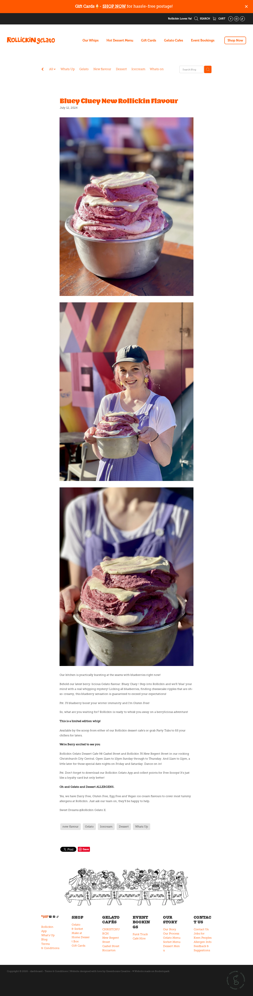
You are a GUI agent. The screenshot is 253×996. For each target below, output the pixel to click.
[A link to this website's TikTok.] (242, 18)
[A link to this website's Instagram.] (236, 18)
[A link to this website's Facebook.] (230, 18)
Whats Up (68, 69)
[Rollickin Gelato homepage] (31, 40)
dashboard (36, 971)
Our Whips (91, 40)
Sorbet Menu (171, 941)
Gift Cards (148, 40)
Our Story (169, 929)
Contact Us (201, 929)
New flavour (102, 69)
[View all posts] (42, 69)
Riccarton (109, 950)
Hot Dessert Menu (119, 40)
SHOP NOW (114, 6)
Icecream (138, 69)
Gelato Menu (171, 937)
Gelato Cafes (173, 40)
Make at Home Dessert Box (81, 937)
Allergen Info (202, 941)
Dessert (121, 69)
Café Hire (139, 938)
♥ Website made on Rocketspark (150, 971)
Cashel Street (110, 946)
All (51, 69)
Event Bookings (202, 40)
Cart (221, 18)
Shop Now (235, 40)
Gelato (84, 69)
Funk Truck (140, 934)
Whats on (157, 69)
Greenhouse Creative (118, 971)
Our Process (171, 933)
